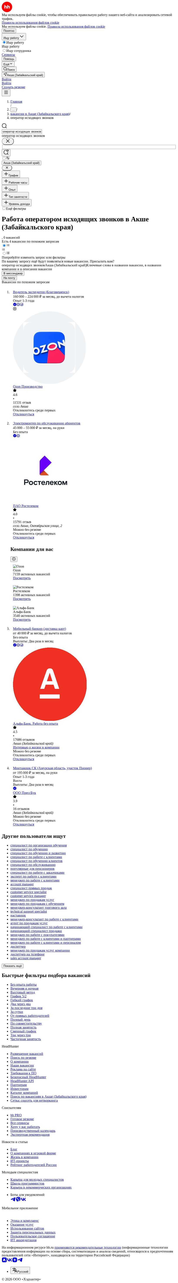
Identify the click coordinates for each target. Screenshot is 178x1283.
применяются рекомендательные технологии (87, 1247)
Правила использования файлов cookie (76, 26)
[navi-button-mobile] (6, 92)
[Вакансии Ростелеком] (93, 471)
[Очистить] (8, 141)
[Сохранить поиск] (6, 152)
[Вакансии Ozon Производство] (93, 348)
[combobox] (22, 131)
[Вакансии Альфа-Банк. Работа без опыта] (93, 685)
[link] (9, 69)
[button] (6, 79)
